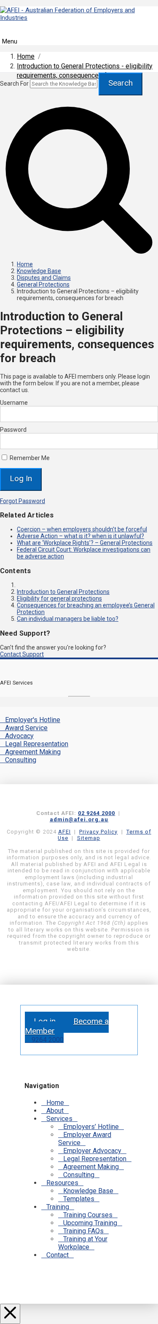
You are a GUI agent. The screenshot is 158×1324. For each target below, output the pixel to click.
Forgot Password (22, 501)
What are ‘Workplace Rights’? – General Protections (85, 542)
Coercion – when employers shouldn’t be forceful (82, 529)
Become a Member (67, 1026)
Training (57, 1207)
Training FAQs (83, 1231)
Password (13, 429)
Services (59, 1119)
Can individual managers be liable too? (67, 618)
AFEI (64, 832)
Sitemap (88, 838)
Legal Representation (36, 744)
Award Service (26, 728)
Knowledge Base (88, 1191)
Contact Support (22, 654)
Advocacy (19, 736)
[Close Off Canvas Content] (10, 1314)
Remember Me (29, 458)
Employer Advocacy (92, 1151)
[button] (79, 36)
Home (55, 1103)
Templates (78, 1199)
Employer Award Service (84, 1139)
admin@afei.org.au (79, 819)
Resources (62, 1183)
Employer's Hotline (32, 720)
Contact (57, 1255)
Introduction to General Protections (63, 591)
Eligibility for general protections (59, 598)
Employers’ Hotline (91, 1127)
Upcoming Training (90, 1223)
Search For (14, 83)
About (55, 1111)
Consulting (20, 760)
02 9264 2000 (96, 813)
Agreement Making (33, 752)
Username (14, 402)
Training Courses (87, 1215)
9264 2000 (47, 1040)
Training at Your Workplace (82, 1243)
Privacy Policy (98, 832)
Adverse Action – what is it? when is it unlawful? (80, 536)
